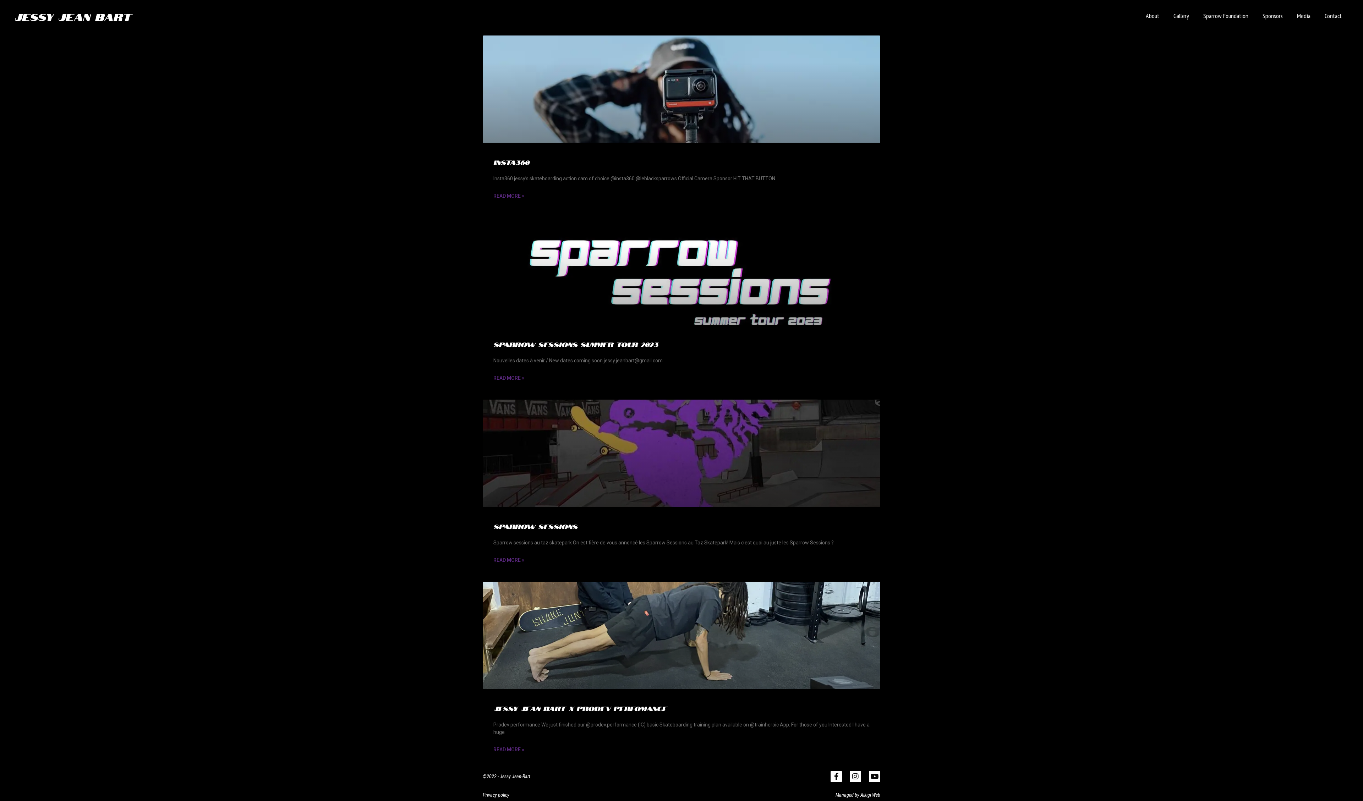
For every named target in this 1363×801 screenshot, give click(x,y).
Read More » (508, 196)
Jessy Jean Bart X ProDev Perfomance (580, 708)
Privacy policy (496, 795)
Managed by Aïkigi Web (858, 795)
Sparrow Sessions (535, 526)
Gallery (1181, 16)
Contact (1333, 16)
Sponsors (1273, 16)
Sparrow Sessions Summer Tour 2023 (575, 344)
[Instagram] (855, 776)
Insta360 (511, 162)
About (1152, 16)
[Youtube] (874, 776)
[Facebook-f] (836, 776)
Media (1303, 16)
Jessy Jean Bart (73, 16)
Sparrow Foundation (1225, 16)
